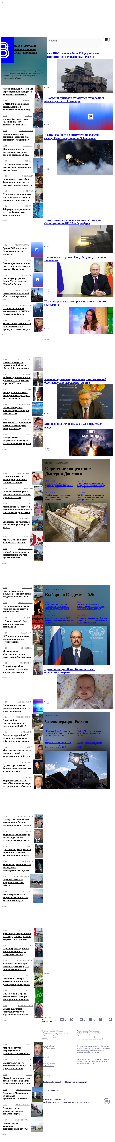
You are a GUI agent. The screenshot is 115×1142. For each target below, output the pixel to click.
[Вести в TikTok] (110, 1019)
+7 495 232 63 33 (48, 1066)
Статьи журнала (51, 1091)
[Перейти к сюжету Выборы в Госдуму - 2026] (76, 645)
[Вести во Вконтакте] (91, 1019)
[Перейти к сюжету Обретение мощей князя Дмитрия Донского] (76, 522)
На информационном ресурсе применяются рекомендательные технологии (67, 1102)
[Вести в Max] (71, 1019)
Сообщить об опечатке (51, 1082)
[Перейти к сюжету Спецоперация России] (76, 770)
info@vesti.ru (46, 1057)
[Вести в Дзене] (62, 1019)
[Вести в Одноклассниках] (100, 1019)
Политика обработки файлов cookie (54, 1099)
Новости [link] (52, 41)
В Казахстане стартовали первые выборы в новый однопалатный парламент (20, 49)
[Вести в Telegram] (81, 1019)
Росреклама (46, 1075)
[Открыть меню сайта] (106, 39)
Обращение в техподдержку (75, 1082)
